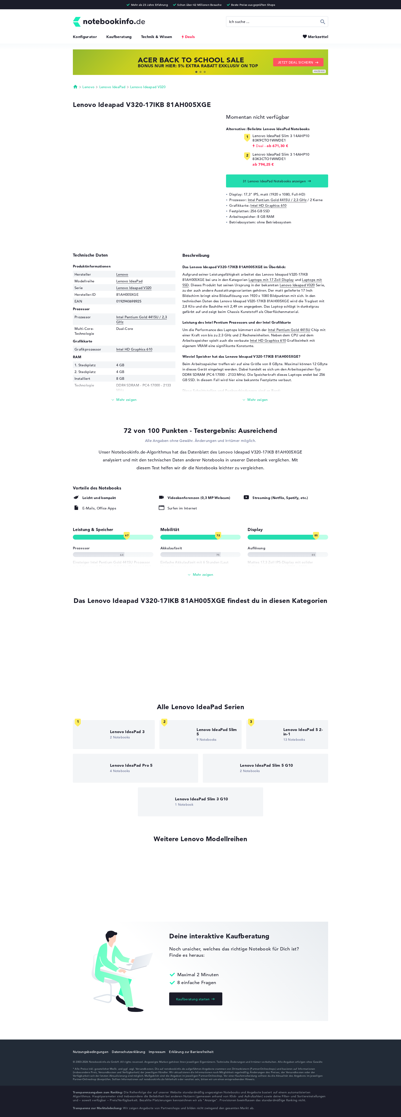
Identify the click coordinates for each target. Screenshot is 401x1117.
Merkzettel (318, 36)
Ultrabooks (82, 638)
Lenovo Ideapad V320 (147, 87)
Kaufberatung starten (193, 999)
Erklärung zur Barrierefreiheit (191, 1052)
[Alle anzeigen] (200, 574)
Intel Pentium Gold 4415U (289, 330)
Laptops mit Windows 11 (93, 629)
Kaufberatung (119, 36)
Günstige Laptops (87, 655)
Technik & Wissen (156, 36)
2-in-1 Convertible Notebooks (97, 664)
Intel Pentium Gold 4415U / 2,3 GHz (277, 200)
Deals (190, 36)
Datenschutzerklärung (128, 1052)
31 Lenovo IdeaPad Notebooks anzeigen (274, 181)
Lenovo (88, 87)
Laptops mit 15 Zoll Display (95, 673)
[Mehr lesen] (124, 399)
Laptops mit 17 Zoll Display (271, 279)
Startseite (75, 86)
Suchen (323, 21)
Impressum (157, 1052)
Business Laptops (87, 682)
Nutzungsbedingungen (90, 1052)
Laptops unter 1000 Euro (93, 647)
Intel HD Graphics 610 (268, 205)
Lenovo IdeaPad (112, 87)
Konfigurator (85, 36)
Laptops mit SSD (86, 620)
